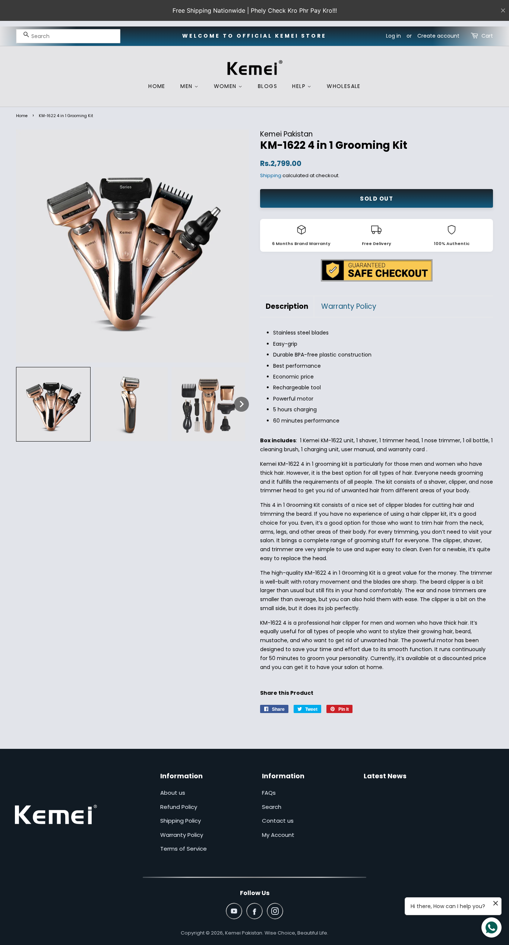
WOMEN (226, 86)
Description (287, 306)
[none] (53, 404)
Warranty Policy (348, 306)
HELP (299, 86)
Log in (393, 36)
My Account (278, 835)
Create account (438, 36)
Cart (487, 36)
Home (22, 116)
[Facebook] (254, 911)
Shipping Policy (180, 821)
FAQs (269, 793)
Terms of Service (183, 849)
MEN (187, 86)
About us (172, 793)
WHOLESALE (344, 86)
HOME (156, 86)
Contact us (278, 821)
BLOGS (267, 86)
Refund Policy (178, 807)
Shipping (270, 175)
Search (271, 807)
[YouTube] (234, 911)
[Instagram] (275, 911)
